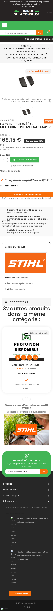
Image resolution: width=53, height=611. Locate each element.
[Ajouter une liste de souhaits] (23, 357)
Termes (44, 507)
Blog (49, 12)
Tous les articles (21, 593)
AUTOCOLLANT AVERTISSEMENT (26, 365)
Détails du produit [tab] (15, 246)
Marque (4, 120)
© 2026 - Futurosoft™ (26, 603)
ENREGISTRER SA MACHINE (28, 412)
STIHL (11, 120)
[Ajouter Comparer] (29, 357)
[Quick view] (35, 357)
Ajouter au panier (25, 159)
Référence (10, 278)
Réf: (2, 186)
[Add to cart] (17, 357)
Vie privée (35, 507)
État (7, 289)
